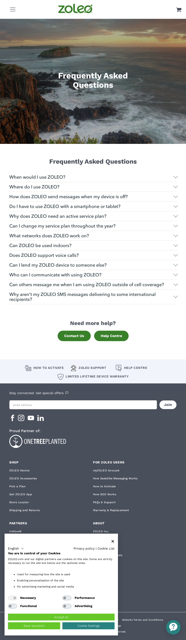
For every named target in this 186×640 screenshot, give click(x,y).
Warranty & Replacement (111, 510)
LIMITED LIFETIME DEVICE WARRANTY (97, 376)
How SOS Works (104, 494)
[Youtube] (31, 419)
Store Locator (19, 502)
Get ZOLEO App (20, 494)
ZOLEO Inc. (101, 531)
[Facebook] (12, 419)
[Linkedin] (40, 419)
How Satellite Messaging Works (115, 478)
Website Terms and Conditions (142, 619)
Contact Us (74, 336)
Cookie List (106, 548)
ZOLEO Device (19, 470)
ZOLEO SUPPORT (92, 368)
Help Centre (111, 336)
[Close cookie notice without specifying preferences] (113, 541)
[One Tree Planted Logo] (93, 441)
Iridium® (15, 531)
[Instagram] (21, 419)
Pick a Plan (17, 486)
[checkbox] (12, 598)
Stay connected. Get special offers (36, 393)
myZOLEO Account (106, 470)
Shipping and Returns (24, 510)
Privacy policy (84, 548)
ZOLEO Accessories (23, 478)
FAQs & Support (104, 502)
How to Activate (48, 368)
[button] (16, 548)
